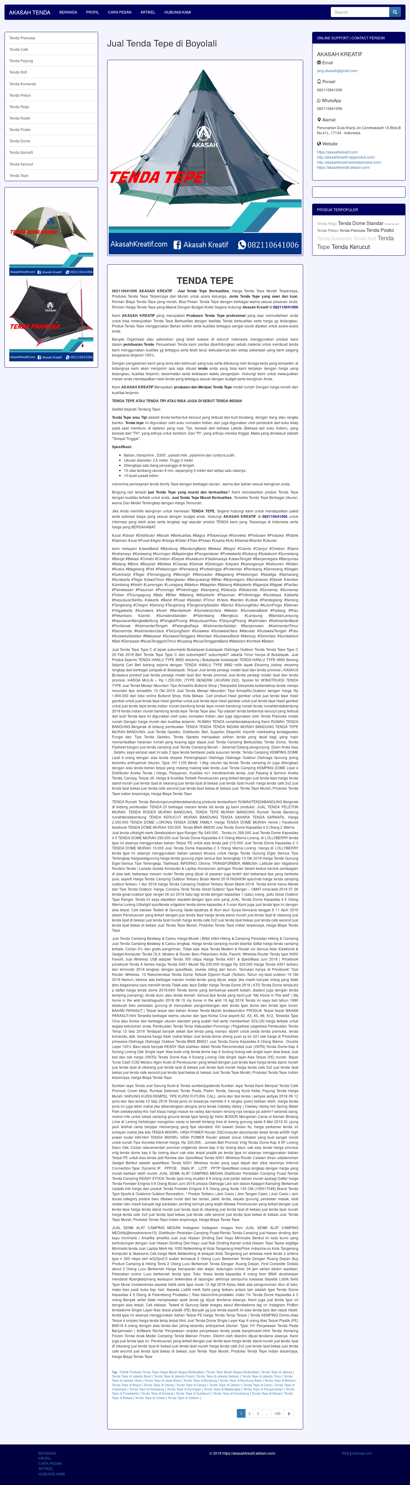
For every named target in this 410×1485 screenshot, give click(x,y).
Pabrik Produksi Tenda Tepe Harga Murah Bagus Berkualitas (162, 1372)
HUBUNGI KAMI (177, 11)
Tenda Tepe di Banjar (267, 1393)
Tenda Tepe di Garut (257, 1385)
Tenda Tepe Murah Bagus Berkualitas (233, 1372)
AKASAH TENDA (29, 12)
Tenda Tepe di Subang (157, 1393)
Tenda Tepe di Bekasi (279, 1380)
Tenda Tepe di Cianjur (191, 1385)
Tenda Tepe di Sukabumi (193, 1393)
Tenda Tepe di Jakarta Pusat (174, 1376)
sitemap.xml (362, 1453)
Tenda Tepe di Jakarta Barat (131, 1376)
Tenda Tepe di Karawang (146, 1389)
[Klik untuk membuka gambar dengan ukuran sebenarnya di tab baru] (205, 158)
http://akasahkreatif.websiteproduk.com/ (349, 162)
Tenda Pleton (20, 95)
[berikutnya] (289, 1413)
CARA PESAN (119, 11)
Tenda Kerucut (21, 163)
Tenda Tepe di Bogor (126, 1385)
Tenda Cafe (18, 49)
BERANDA (68, 11)
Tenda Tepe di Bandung (200, 1380)
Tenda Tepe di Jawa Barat (162, 1380)
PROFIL (92, 11)
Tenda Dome (19, 140)
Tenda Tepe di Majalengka (222, 1389)
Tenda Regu (19, 106)
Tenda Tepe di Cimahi (150, 1398)
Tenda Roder (20, 117)
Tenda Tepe (19, 175)
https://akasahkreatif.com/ (337, 151)
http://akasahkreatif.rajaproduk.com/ (346, 156)
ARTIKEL (147, 11)
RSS (345, 1453)
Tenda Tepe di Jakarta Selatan (218, 1376)
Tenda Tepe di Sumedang (231, 1393)
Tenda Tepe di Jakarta (276, 1372)
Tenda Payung (21, 60)
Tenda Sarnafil (21, 152)
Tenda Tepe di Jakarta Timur (261, 1376)
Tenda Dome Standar (361, 223)
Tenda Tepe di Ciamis (158, 1385)
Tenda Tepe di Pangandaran (263, 1389)
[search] (395, 12)
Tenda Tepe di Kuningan (184, 1389)
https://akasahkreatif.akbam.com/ (343, 167)
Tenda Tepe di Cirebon (225, 1385)
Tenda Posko (20, 129)
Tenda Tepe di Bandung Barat (241, 1380)
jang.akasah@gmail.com (337, 70)
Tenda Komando (22, 83)
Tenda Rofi (18, 71)
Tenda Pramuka (22, 37)
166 (277, 1413)
